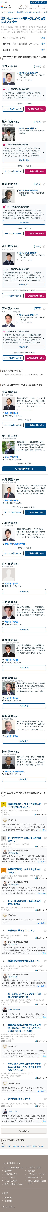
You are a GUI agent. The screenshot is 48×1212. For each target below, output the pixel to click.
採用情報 (8, 1201)
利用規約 (31, 1171)
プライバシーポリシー (37, 1174)
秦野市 (15, 736)
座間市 (23, 1146)
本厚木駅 (8, 416)
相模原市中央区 (19, 544)
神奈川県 (8, 413)
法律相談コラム (11, 1174)
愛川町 (34, 1146)
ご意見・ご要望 (34, 1167)
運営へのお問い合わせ (14, 1184)
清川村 (22, 73)
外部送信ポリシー (35, 1177)
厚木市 (15, 413)
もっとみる (24, 1131)
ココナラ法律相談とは (14, 1167)
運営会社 (8, 1197)
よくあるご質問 (11, 1181)
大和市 (9, 1146)
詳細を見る (24, 591)
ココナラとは (10, 1177)
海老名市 (16, 1146)
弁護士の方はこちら (38, 2)
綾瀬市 (28, 1146)
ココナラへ (6, 2)
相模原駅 (8, 774)
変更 (43, 38)
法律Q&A (8, 1171)
